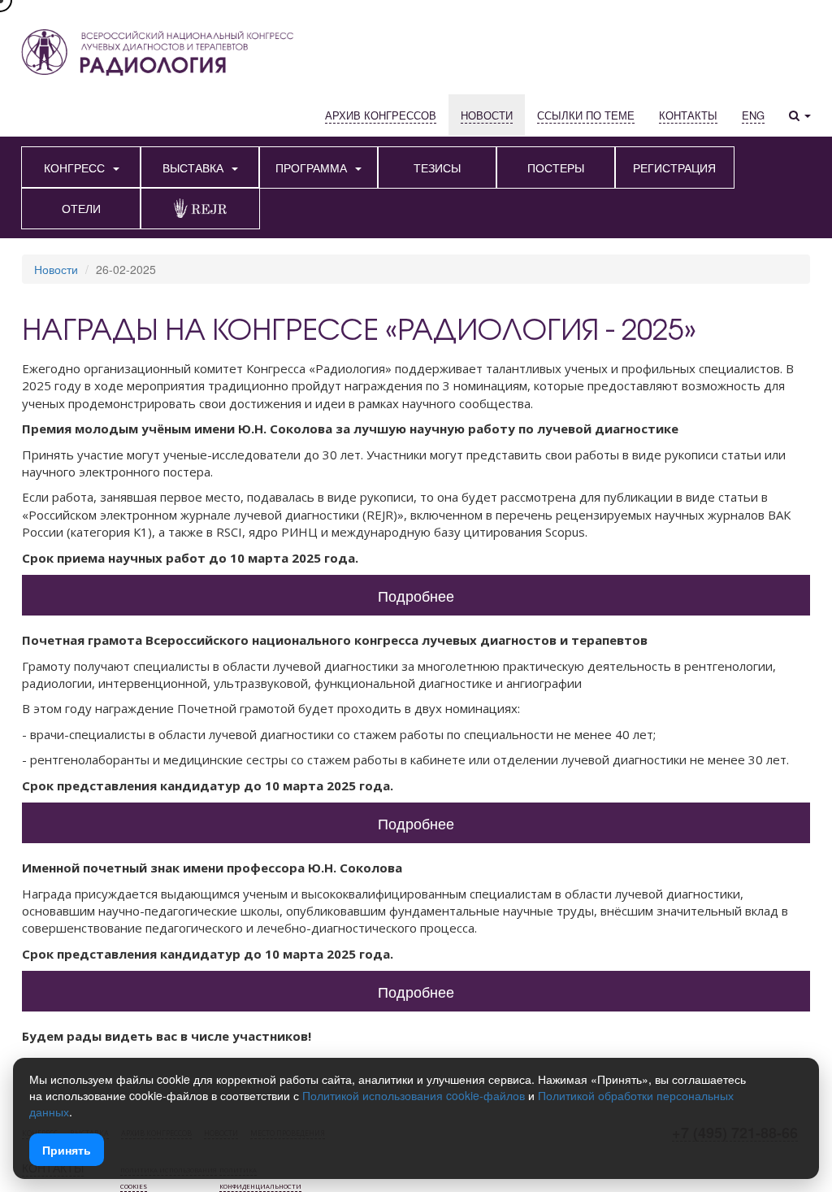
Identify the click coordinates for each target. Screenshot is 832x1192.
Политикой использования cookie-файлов (413, 1095)
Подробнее (416, 595)
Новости (56, 269)
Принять (66, 1150)
